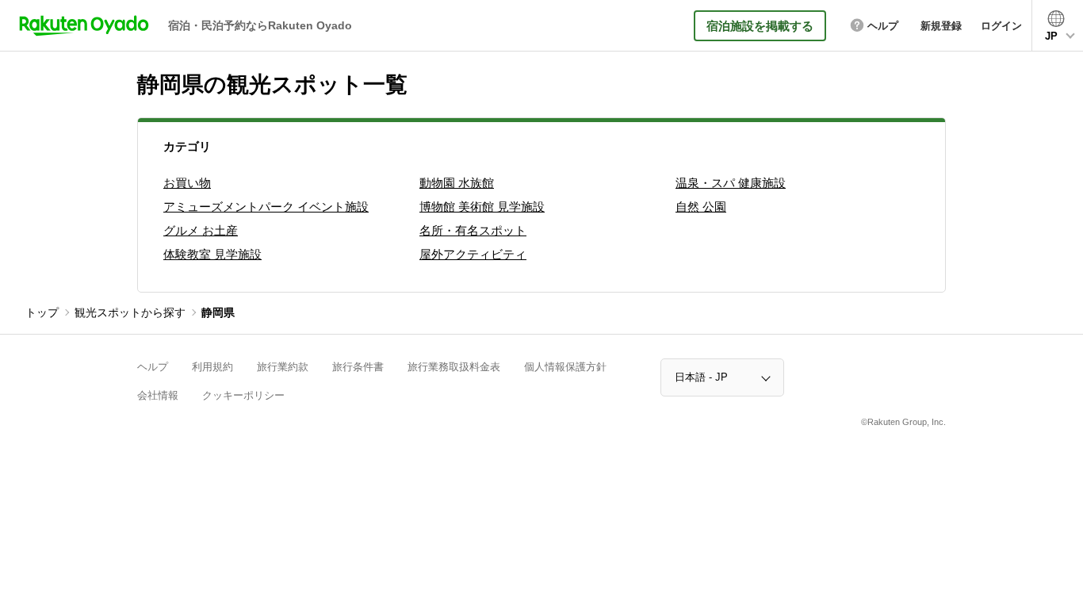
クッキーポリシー (243, 395)
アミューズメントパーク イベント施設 (266, 206)
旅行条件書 (358, 367)
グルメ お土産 (200, 230)
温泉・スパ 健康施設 (730, 183)
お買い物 (187, 183)
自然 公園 (700, 206)
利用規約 (212, 367)
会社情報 (157, 395)
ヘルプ (152, 367)
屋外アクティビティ (472, 254)
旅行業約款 (282, 367)
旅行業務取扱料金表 (454, 367)
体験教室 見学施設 (212, 254)
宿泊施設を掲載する (759, 26)
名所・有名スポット (472, 230)
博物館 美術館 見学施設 (482, 206)
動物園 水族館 (456, 183)
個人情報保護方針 (565, 367)
